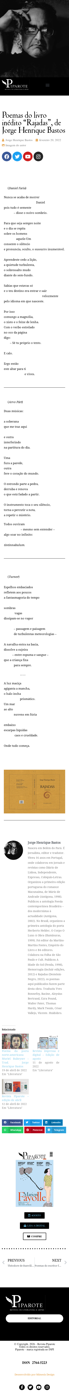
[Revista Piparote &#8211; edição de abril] (15, 1086)
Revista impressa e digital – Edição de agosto (46, 1054)
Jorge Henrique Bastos (19, 140)
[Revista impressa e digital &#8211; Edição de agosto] (46, 1041)
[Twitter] (17, 156)
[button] (47, 85)
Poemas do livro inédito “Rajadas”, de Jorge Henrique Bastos (33, 122)
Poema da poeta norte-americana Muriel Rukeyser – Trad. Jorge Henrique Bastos (15, 1058)
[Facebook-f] (22, 1387)
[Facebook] (7, 156)
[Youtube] (28, 156)
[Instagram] (38, 156)
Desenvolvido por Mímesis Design (34, 1374)
